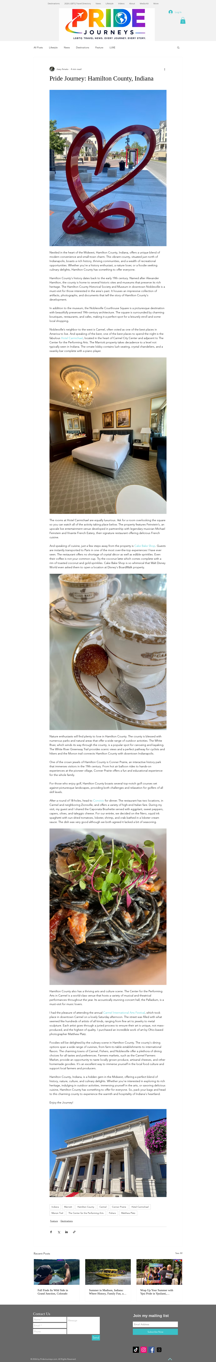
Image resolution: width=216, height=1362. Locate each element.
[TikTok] (136, 1350)
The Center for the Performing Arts (86, 1213)
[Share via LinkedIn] (66, 1231)
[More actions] (165, 69)
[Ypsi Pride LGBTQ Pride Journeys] (159, 1272)
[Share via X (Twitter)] (58, 1231)
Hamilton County (85, 1206)
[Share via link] (74, 1231)
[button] (183, 20)
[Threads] (159, 1350)
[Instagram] (144, 1350)
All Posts (38, 47)
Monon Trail (57, 1213)
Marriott (68, 1206)
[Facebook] (151, 1350)
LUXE (112, 47)
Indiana (55, 1206)
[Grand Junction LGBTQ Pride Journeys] (57, 1272)
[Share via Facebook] (50, 1231)
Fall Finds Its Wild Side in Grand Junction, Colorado (53, 1292)
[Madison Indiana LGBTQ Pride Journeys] (108, 1272)
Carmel (103, 1206)
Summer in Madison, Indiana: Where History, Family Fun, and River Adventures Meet (107, 1292)
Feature (99, 47)
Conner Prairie (119, 1206)
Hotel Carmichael (140, 1206)
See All (178, 1253)
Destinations (82, 47)
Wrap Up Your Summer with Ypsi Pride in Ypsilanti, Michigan (156, 1292)
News (67, 47)
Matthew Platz (128, 1213)
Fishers (112, 1213)
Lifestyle (53, 47)
